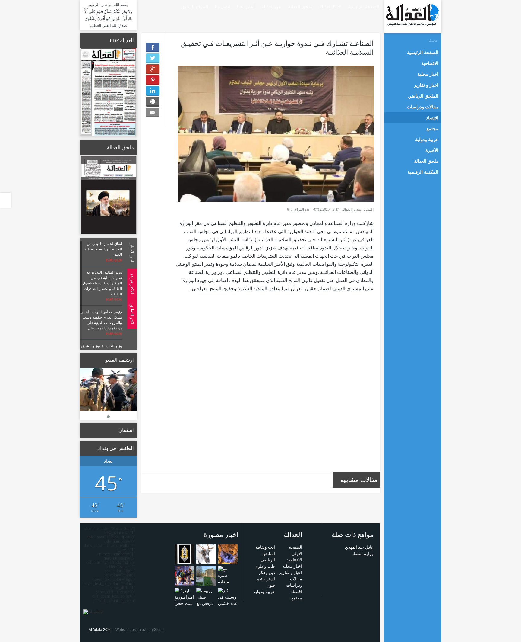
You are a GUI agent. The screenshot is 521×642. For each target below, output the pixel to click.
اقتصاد (369, 209)
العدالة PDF (330, 6)
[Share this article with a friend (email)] (152, 112)
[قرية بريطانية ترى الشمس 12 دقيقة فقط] (206, 575)
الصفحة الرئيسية (363, 6)
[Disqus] (274, 386)
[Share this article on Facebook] (152, 47)
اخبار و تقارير (290, 572)
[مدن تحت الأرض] (228, 553)
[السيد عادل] (108, 389)
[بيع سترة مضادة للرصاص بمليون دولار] (228, 584)
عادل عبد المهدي (359, 547)
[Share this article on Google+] (152, 69)
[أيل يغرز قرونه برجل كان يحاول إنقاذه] (206, 553)
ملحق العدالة (300, 6)
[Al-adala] (412, 14)
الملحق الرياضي (423, 96)
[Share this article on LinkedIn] (152, 91)
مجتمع (296, 598)
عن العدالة (271, 6)
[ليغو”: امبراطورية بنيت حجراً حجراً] (184, 600)
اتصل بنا (222, 6)
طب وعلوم (265, 566)
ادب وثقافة (265, 547)
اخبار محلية (292, 566)
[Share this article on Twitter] (152, 58)
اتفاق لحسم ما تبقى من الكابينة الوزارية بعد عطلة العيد (103, 249)
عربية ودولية (264, 591)
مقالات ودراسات (422, 106)
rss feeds (143, 6)
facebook (152, 6)
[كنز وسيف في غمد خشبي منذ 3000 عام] (228, 603)
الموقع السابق (194, 6)
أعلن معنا (245, 6)
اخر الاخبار (132, 253)
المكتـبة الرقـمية (423, 172)
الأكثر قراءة (132, 283)
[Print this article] (152, 102)
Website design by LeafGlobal (140, 630)
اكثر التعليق (132, 314)
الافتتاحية (294, 560)
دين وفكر (266, 572)
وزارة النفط (363, 553)
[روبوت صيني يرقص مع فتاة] (206, 600)
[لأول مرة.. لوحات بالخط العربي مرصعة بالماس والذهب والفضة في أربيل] (184, 553)
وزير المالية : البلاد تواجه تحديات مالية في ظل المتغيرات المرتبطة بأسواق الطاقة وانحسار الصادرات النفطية (101, 283)
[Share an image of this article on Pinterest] (152, 80)
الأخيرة (431, 150)
